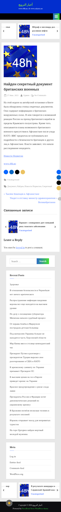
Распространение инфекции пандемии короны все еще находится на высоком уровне (28, 304)
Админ (26, 95)
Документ (11, 186)
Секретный (47, 186)
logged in (20, 247)
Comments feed (17, 468)
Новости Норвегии (13, 155)
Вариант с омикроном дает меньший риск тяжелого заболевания (36, 224)
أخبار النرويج (26, 4)
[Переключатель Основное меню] (56, 16)
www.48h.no (10, 163)
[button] (6, 172)
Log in (13, 456)
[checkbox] (9, 503)
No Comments (40, 95)
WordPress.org (16, 474)
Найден (20, 186)
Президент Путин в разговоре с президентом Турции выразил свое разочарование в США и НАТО (26, 357)
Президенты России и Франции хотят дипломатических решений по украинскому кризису (28, 400)
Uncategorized (13, 179)
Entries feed (15, 462)
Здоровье (14, 284)
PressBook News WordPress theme (35, 508)
